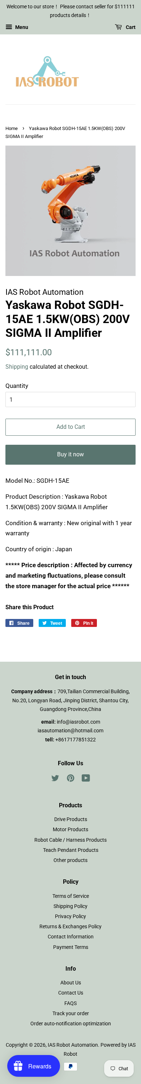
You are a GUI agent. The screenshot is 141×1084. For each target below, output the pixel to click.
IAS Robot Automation (73, 1045)
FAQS (70, 1003)
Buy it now (70, 454)
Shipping (16, 366)
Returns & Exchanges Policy (70, 927)
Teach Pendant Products (70, 850)
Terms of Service (70, 896)
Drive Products (70, 819)
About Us (70, 983)
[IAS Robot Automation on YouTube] (86, 780)
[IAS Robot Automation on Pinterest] (70, 780)
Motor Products (70, 829)
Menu (21, 27)
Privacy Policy (70, 916)
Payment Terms (70, 947)
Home (11, 128)
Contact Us (70, 993)
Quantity (16, 385)
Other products (70, 860)
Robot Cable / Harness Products (70, 840)
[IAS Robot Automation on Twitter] (55, 780)
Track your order (70, 1013)
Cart (130, 27)
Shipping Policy (70, 906)
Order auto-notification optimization (70, 1024)
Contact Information (71, 937)
